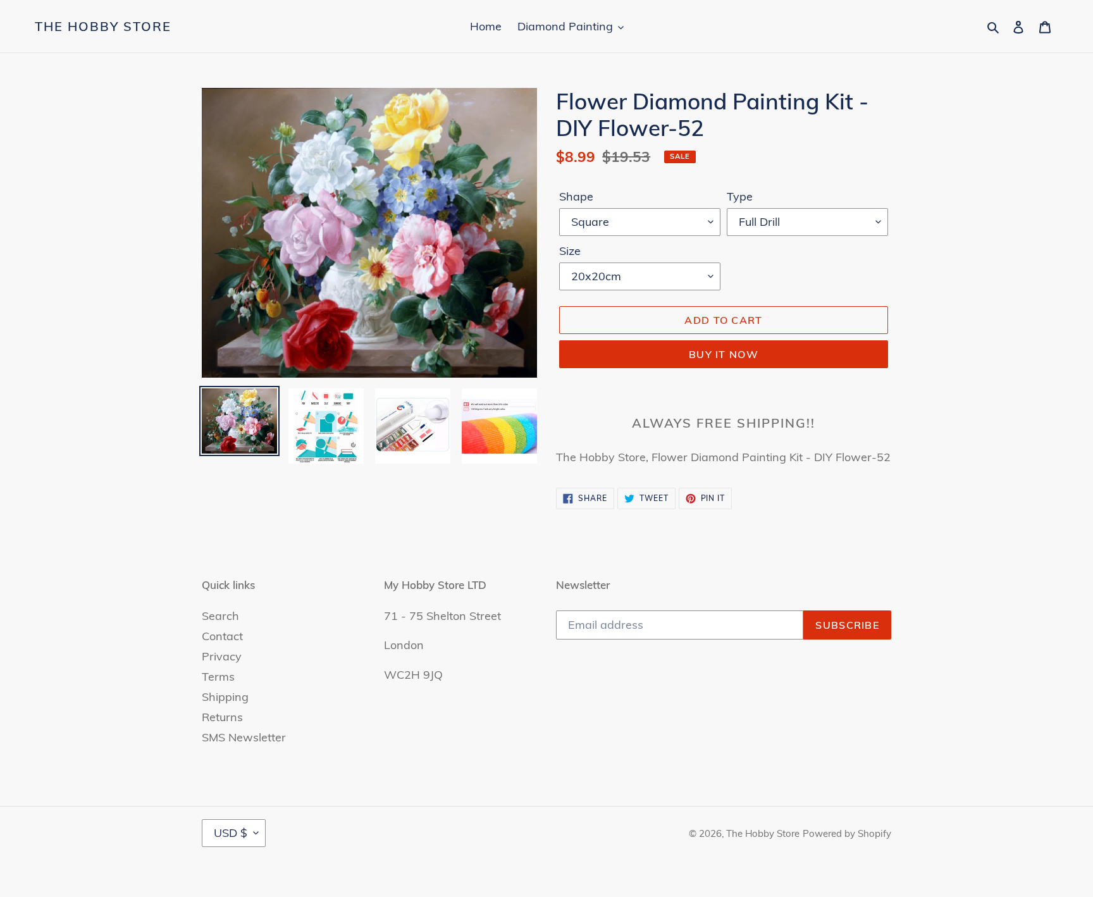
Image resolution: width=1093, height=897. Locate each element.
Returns (222, 717)
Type (740, 196)
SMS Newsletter (244, 737)
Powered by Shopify (847, 833)
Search (220, 616)
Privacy (222, 656)
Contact (222, 636)
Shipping (225, 697)
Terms (218, 676)
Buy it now (723, 354)
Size (570, 251)
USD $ (230, 833)
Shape (576, 196)
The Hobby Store (103, 26)
